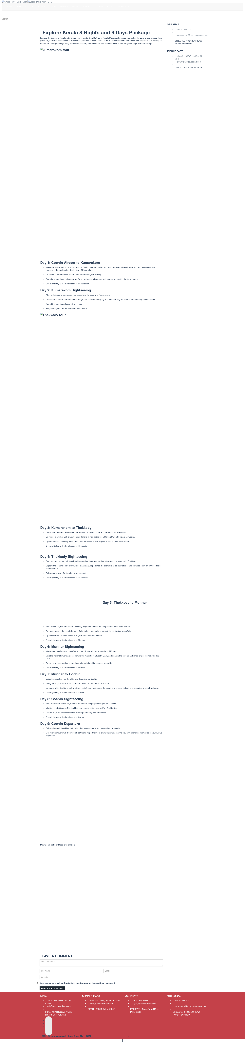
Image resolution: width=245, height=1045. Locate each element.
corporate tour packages (151, 41)
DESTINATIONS (38, 7)
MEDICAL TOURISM (69, 7)
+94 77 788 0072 (184, 29)
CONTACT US (123, 7)
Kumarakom (104, 295)
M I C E (86, 7)
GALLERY (98, 7)
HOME (9, 7)
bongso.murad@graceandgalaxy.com (192, 35)
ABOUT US (22, 7)
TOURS (52, 7)
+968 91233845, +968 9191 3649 (188, 57)
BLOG (110, 7)
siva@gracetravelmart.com (189, 61)
